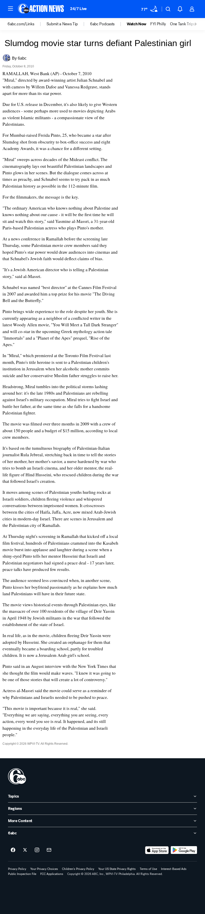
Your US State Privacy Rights (117, 868)
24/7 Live (78, 8)
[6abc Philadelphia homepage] (41, 9)
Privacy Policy (17, 868)
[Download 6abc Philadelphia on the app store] (157, 850)
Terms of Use (148, 868)
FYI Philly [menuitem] (158, 24)
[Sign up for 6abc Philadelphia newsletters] (49, 850)
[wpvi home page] (17, 776)
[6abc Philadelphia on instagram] (37, 850)
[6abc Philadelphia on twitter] (25, 850)
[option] (27, 24)
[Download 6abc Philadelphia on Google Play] (184, 850)
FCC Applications (51, 873)
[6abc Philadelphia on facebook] (13, 850)
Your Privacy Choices (44, 868)
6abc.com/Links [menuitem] (21, 24)
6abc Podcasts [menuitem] (102, 24)
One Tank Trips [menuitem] (182, 24)
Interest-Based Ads (173, 868)
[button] (10, 9)
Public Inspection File (22, 873)
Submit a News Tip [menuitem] (62, 24)
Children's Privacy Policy (78, 868)
